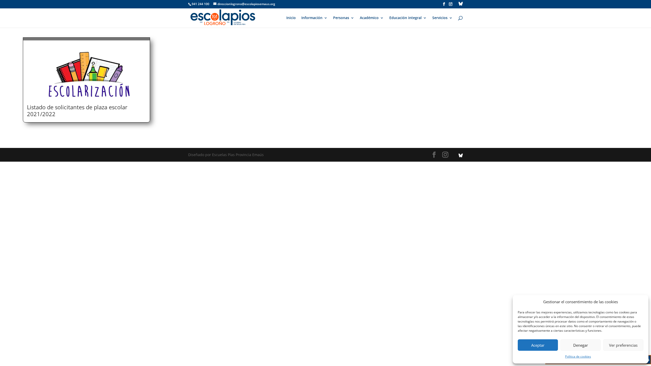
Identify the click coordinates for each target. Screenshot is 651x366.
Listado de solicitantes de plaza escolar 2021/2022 (77, 110)
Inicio (291, 18)
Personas (341, 18)
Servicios (440, 18)
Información (311, 18)
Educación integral (405, 18)
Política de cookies (578, 356)
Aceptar (537, 345)
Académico (369, 18)
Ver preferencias (623, 345)
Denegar (580, 345)
